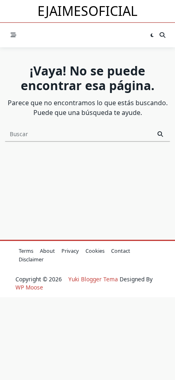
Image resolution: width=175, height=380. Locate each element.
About (47, 250)
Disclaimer (31, 259)
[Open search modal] (162, 35)
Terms (26, 250)
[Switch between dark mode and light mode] (152, 35)
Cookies (95, 250)
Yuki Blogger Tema (93, 279)
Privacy (70, 250)
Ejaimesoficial (87, 11)
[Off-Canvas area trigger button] (13, 35)
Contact (120, 250)
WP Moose (29, 287)
